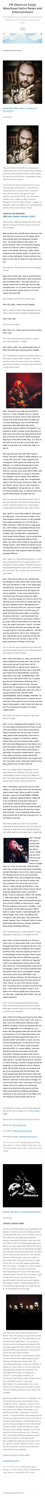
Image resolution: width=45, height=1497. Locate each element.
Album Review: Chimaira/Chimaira (22, 1211)
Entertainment (26, 1142)
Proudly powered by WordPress (13, 1493)
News (10, 1145)
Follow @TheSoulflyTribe (22, 1131)
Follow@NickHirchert (11, 1461)
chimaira (26, 1469)
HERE (27, 1455)
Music (38, 1142)
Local (33, 1142)
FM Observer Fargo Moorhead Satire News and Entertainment (22, 8)
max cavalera (11, 1148)
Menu (22, 29)
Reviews (6, 1469)
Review (10, 1472)
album (19, 1469)
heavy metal (32, 1145)
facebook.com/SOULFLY (28, 1136)
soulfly (24, 1148)
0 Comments (7, 117)
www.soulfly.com (19, 1125)
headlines (24, 1145)
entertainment (35, 1469)
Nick (6, 1151)
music (19, 1148)
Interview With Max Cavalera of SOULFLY (20, 110)
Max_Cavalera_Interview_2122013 (22, 216)
